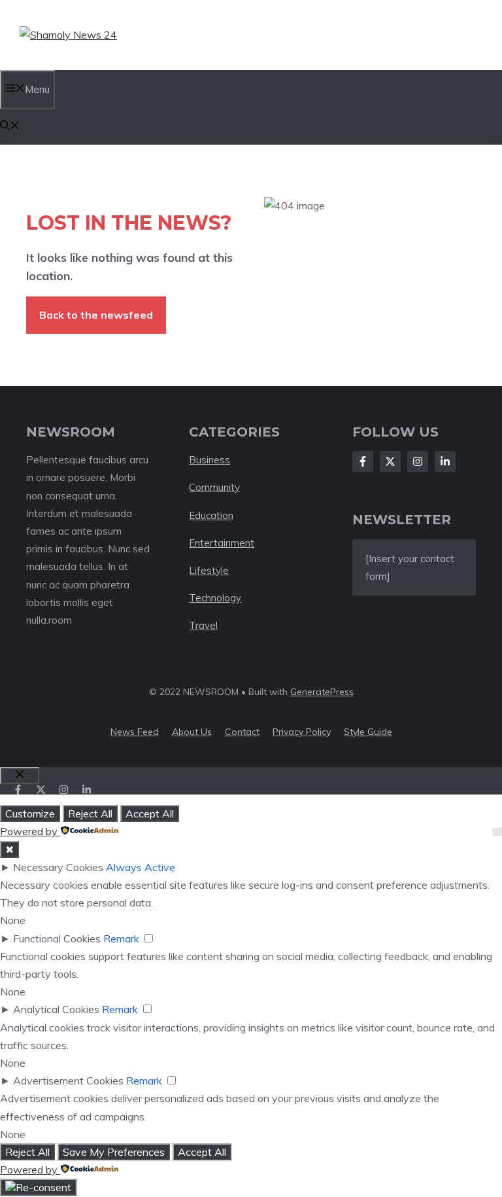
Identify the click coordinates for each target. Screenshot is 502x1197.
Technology (215, 598)
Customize (30, 813)
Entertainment (221, 543)
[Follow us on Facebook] (18, 790)
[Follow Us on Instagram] (417, 461)
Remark (121, 938)
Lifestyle (209, 570)
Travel (203, 625)
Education (211, 515)
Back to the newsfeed (96, 314)
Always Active (140, 867)
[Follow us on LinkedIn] (87, 790)
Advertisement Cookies (68, 1080)
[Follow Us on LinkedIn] (445, 461)
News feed (134, 732)
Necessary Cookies (58, 867)
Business (209, 460)
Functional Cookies (57, 938)
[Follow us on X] (41, 790)
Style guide (368, 732)
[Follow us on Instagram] (64, 790)
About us (192, 732)
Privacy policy (302, 732)
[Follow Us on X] (390, 461)
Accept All (150, 813)
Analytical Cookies (56, 1009)
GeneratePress (322, 692)
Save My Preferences (114, 1151)
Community (214, 487)
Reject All (90, 813)
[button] (10, 126)
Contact (242, 732)
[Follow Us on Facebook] (362, 461)
